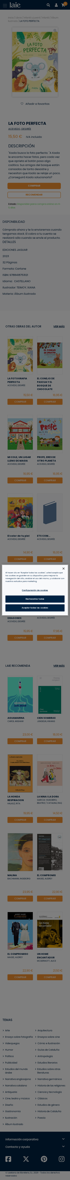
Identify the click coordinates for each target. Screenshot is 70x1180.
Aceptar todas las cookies (35, 608)
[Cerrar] (63, 568)
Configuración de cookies (35, 590)
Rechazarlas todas (35, 599)
